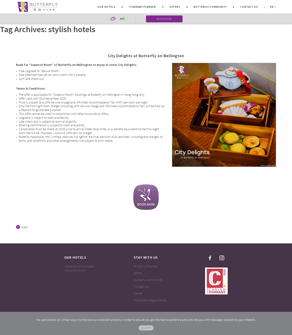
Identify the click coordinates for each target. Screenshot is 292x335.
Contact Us (249, 6)
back (25, 227)
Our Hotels (106, 6)
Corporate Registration (150, 300)
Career (138, 293)
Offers (174, 6)
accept (146, 328)
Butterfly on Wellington (80, 266)
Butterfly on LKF (76, 270)
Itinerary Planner (142, 6)
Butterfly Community (210, 6)
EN (272, 6)
